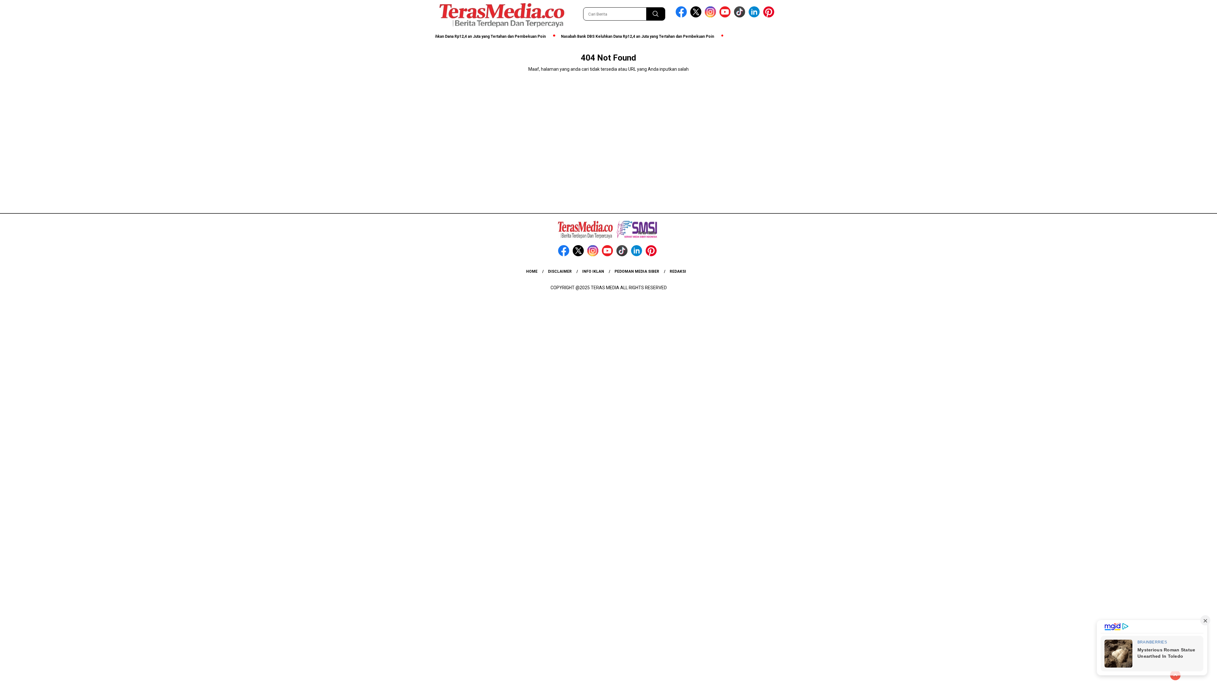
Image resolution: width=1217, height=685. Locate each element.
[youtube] (726, 16)
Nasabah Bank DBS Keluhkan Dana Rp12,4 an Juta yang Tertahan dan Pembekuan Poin (453, 36)
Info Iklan (593, 271)
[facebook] (682, 16)
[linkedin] (755, 16)
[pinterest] (769, 16)
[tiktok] (740, 16)
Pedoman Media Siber (637, 271)
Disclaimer (560, 271)
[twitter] (697, 16)
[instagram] (711, 16)
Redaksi (678, 271)
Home (532, 271)
